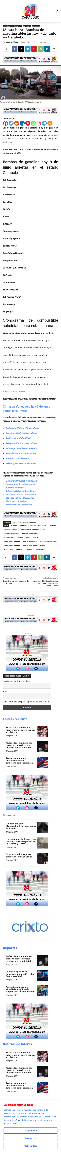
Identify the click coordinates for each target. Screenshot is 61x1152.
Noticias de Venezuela (47, 541)
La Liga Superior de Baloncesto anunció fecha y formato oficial (20, 974)
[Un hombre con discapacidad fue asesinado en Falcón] (42, 827)
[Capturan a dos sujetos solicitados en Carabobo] (42, 858)
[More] (54, 49)
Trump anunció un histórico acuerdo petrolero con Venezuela (19, 760)
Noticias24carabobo (29, 545)
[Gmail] (38, 123)
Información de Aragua (30, 533)
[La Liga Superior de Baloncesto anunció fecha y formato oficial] (42, 975)
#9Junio (14, 525)
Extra (43, 529)
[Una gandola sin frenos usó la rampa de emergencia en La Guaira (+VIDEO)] (42, 843)
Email (5, 691)
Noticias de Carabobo (12, 541)
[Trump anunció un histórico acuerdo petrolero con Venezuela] (42, 762)
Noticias (35, 537)
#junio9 (22, 525)
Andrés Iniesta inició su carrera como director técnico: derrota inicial (19, 745)
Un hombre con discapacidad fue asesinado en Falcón (21, 826)
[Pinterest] (34, 49)
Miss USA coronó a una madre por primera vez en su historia (20, 730)
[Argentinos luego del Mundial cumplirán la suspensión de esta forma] (42, 990)
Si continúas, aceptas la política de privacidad (27, 701)
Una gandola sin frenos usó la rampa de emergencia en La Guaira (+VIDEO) (21, 841)
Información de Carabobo (13, 537)
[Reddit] (16, 123)
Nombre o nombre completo (16, 681)
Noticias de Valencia (29, 541)
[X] (21, 49)
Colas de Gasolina (10, 529)
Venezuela (39, 549)
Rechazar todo (30, 1146)
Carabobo (36, 26)
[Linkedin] (47, 49)
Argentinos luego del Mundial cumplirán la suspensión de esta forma (20, 989)
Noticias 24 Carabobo (14, 391)
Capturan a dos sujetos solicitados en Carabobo (19, 855)
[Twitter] (11, 123)
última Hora (20, 549)
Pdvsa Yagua (8, 549)
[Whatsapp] (33, 123)
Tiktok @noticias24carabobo (20, 463)
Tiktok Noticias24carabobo (19, 504)
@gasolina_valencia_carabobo (24, 522)
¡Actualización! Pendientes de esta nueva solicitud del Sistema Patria (45, 583)
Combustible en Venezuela (29, 529)
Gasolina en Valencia (11, 533)
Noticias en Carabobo (12, 545)
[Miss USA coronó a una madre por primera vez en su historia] (42, 731)
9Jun (44, 525)
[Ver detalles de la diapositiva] (33, 944)
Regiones (26, 26)
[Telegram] (27, 49)
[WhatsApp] (41, 49)
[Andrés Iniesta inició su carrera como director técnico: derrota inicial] (42, 746)
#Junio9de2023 (33, 525)
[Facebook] (14, 49)
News (28, 537)
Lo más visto (8, 26)
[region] (30, 1126)
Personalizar (30, 1138)
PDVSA (42, 545)
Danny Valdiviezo (12, 42)
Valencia (30, 549)
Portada (18, 26)
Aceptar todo (30, 1130)
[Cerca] (58, 1102)
